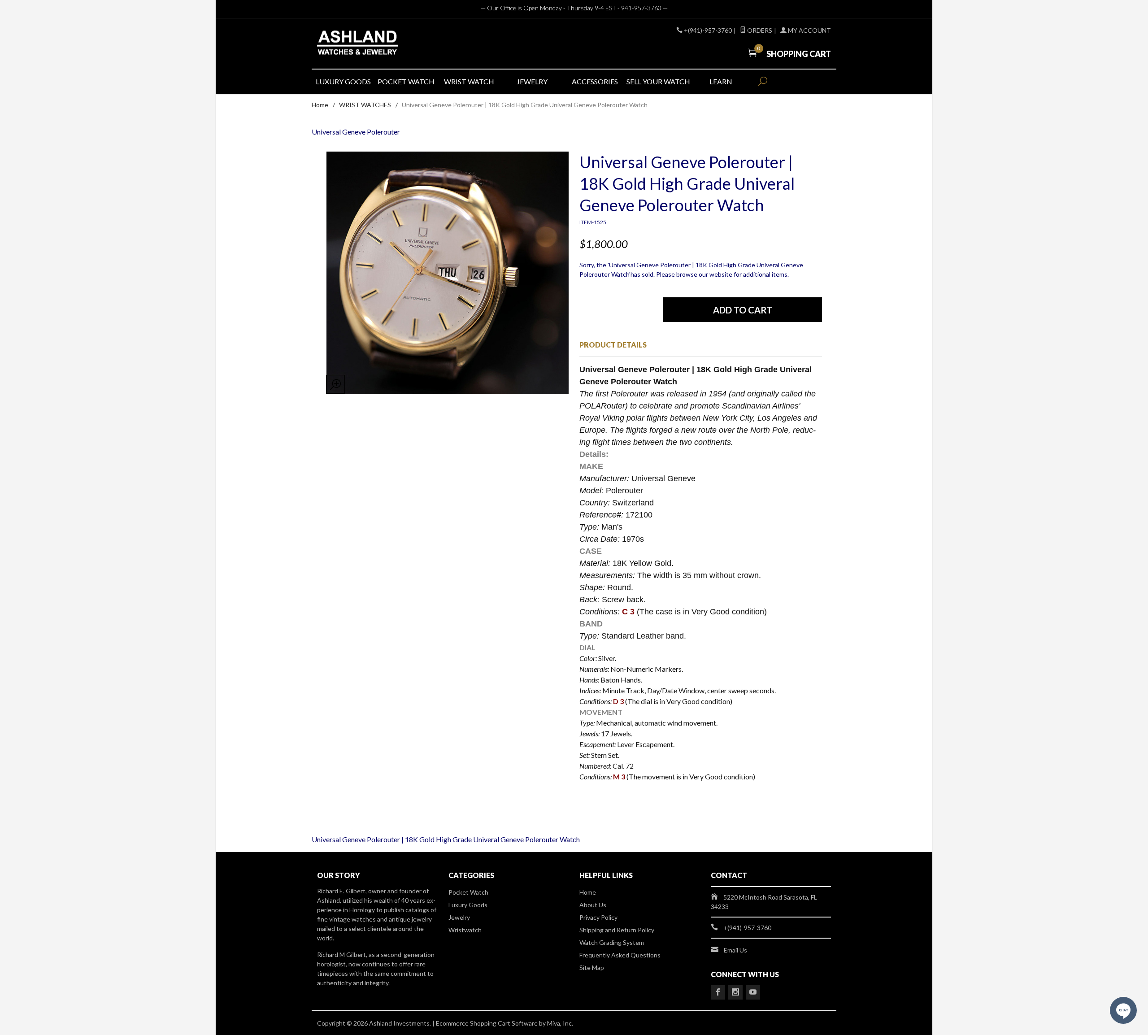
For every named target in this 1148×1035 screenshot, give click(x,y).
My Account (809, 30)
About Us (592, 905)
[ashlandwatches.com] (399, 44)
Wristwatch (465, 930)
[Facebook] (718, 992)
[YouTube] (753, 992)
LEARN (720, 81)
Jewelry (459, 917)
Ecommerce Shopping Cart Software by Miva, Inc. (504, 1023)
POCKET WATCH (406, 81)
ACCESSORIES (595, 81)
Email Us (735, 950)
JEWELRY (532, 81)
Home (320, 105)
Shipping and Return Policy (616, 930)
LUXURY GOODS (343, 81)
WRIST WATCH (469, 81)
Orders (759, 30)
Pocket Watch (468, 892)
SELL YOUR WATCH (657, 81)
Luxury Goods (467, 905)
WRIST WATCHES (365, 105)
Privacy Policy (598, 917)
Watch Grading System (611, 942)
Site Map (591, 967)
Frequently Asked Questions (620, 955)
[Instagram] (735, 992)
